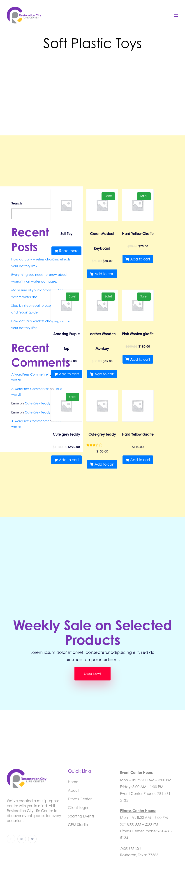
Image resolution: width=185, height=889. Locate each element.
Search (16, 203)
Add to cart (104, 274)
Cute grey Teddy (38, 403)
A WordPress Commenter (30, 374)
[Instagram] (21, 839)
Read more (69, 250)
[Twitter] (32, 839)
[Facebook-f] (11, 839)
